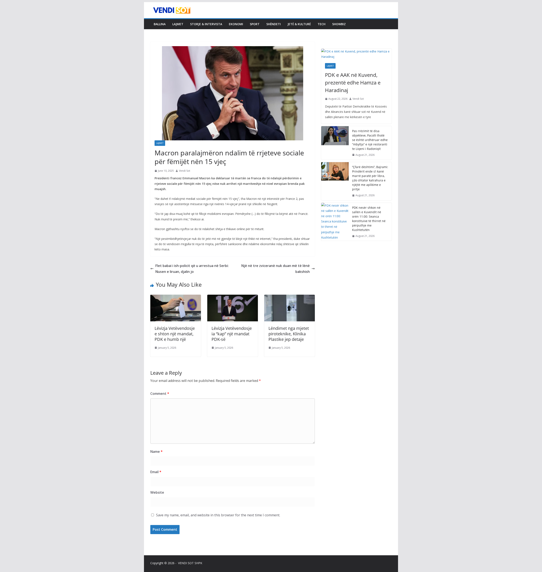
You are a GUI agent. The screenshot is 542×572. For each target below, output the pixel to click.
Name (156, 451)
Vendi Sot (184, 171)
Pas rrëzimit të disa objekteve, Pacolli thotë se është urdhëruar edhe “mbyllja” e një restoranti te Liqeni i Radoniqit (370, 140)
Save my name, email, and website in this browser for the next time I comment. (218, 515)
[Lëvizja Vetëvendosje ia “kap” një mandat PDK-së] (232, 297)
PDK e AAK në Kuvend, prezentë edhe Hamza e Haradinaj (352, 82)
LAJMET (177, 24)
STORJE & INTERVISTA (206, 24)
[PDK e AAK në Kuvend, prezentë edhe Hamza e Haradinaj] (356, 54)
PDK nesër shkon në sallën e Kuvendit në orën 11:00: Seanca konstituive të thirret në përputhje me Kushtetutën (369, 219)
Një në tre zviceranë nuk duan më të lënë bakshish (275, 268)
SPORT (255, 24)
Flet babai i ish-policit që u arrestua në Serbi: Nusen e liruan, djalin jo (192, 268)
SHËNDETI (273, 24)
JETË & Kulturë (299, 24)
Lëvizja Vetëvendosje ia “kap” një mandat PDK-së (232, 333)
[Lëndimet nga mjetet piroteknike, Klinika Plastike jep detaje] (289, 297)
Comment (159, 393)
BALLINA (160, 24)
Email (155, 472)
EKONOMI (236, 24)
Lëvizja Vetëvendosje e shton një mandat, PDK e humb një (175, 333)
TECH (321, 24)
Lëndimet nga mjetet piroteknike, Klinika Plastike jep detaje (288, 333)
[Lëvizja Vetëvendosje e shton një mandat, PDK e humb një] (175, 297)
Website (157, 492)
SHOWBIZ (339, 24)
